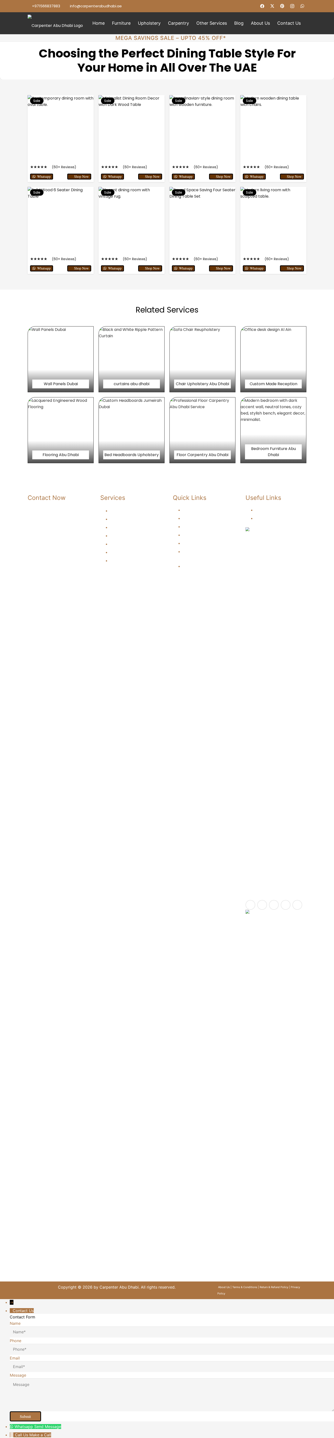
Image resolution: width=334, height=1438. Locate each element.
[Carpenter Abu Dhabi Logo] (55, 23)
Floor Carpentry (197, 518)
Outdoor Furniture (126, 543)
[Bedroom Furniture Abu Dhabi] (273, 430)
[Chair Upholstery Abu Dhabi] (202, 359)
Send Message (47, 1426)
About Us (264, 509)
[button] (134, 23)
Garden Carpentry (199, 509)
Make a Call (40, 1434)
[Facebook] (262, 6)
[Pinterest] (282, 6)
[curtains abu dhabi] (132, 359)
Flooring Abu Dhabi (200, 566)
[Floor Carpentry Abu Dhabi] (202, 430)
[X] (272, 6)
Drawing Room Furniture (132, 535)
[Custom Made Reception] (273, 359)
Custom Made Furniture (131, 560)
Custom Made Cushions (205, 543)
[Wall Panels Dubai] (61, 359)
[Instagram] (292, 6)
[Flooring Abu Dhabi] (61, 430)
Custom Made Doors (202, 534)
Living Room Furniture (130, 519)
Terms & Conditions (244, 1287)
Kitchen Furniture (125, 510)
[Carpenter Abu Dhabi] (275, 710)
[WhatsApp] (302, 6)
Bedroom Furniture (127, 527)
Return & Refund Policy (274, 1287)
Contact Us (265, 518)
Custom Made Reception (205, 526)
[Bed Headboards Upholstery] (132, 430)
